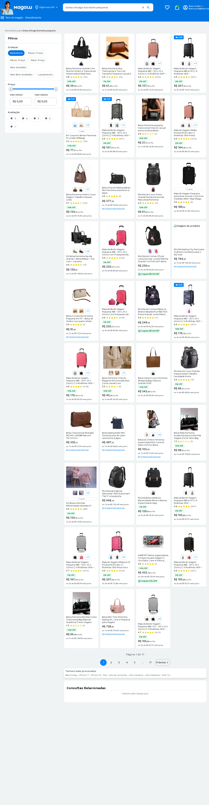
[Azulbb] (75, 492)
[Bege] (81, 125)
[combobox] (108, 7)
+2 (159, 435)
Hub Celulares (136, 675)
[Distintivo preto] (153, 434)
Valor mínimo (16, 95)
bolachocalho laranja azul (135, 694)
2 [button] (111, 662)
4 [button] (127, 662)
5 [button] (134, 662)
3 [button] (119, 662)
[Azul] (75, 125)
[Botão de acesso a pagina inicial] (16, 7)
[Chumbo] (182, 63)
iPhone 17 (84, 675)
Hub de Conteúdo (118, 675)
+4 (87, 251)
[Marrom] (75, 189)
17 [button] (150, 662)
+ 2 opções (81, 499)
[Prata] (147, 63)
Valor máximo (41, 95)
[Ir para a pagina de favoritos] (167, 7)
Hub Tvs (166, 675)
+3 (87, 125)
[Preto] (117, 63)
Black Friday (71, 675)
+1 (159, 63)
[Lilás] (150, 251)
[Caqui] (81, 311)
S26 (105, 675)
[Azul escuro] (81, 63)
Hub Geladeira (152, 675)
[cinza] (153, 492)
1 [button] (103, 662)
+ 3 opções (189, 189)
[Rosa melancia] (189, 311)
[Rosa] (156, 251)
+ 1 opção (81, 131)
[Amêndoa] (75, 251)
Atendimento (33, 17)
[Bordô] (81, 251)
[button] (143, 7)
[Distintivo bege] (147, 434)
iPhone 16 (96, 675)
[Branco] (111, 373)
